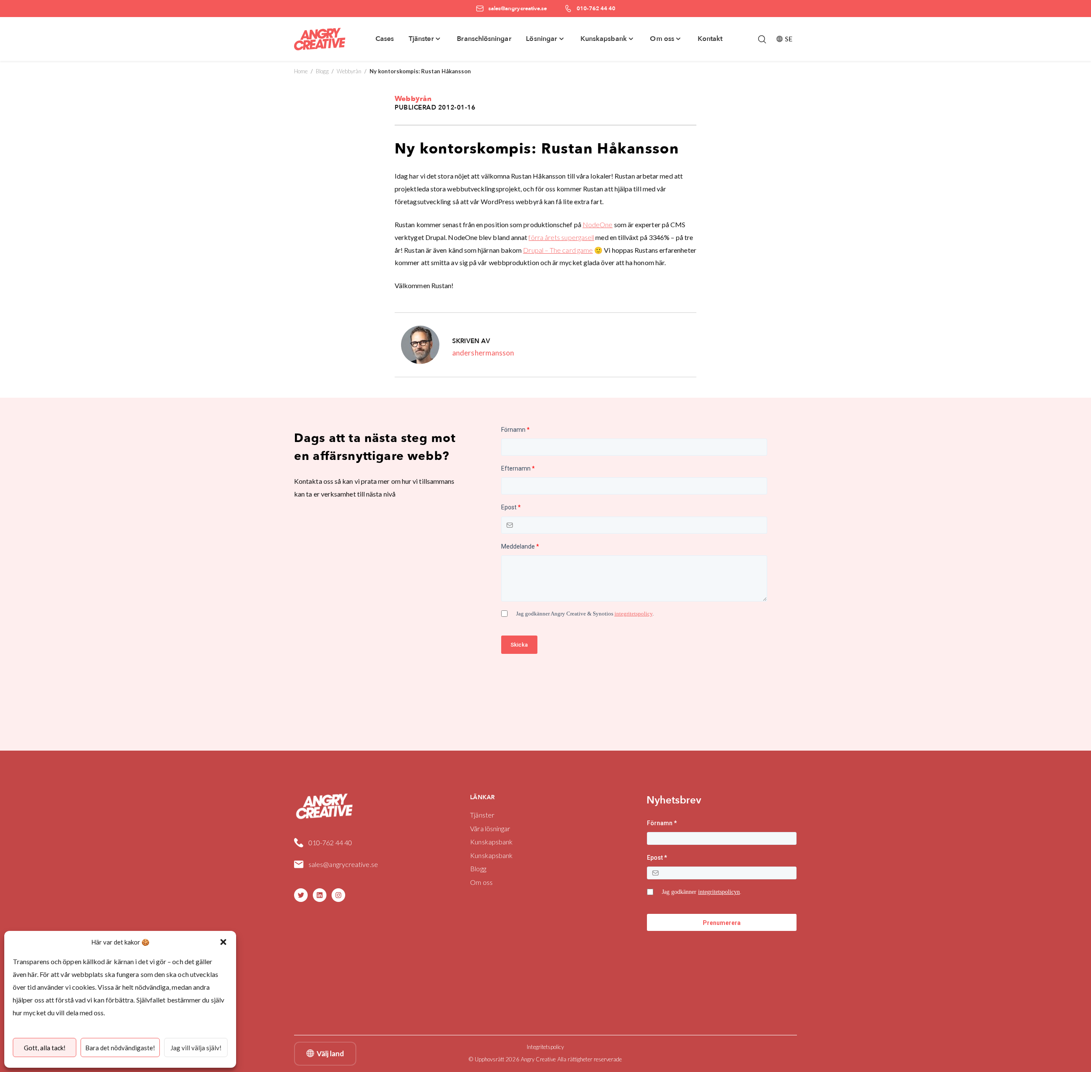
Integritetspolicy (545, 1046)
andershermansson (483, 352)
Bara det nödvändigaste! (120, 1048)
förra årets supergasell (561, 237)
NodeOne (598, 224)
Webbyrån (349, 71)
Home (301, 71)
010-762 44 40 (330, 842)
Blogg (322, 71)
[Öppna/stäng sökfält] (762, 39)
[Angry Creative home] (320, 39)
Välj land (330, 1053)
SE (788, 39)
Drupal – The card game (558, 250)
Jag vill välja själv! (196, 1048)
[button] (223, 942)
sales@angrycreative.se (343, 864)
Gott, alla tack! (45, 1048)
